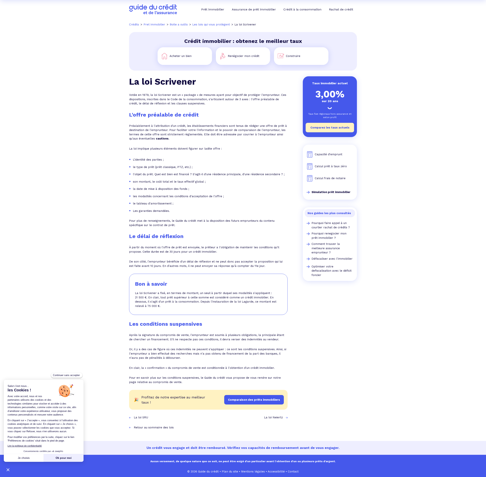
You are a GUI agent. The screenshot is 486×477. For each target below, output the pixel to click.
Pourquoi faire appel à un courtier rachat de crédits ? (331, 225)
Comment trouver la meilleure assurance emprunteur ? (326, 248)
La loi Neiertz (273, 417)
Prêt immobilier (212, 9)
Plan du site (230, 471)
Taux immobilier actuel (330, 83)
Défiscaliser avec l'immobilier (332, 258)
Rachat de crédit (341, 9)
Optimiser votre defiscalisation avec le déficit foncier (332, 271)
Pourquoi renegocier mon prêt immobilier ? (329, 236)
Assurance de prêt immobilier (254, 9)
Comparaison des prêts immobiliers (254, 399)
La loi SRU (141, 417)
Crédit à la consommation (302, 9)
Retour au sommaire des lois (154, 427)
